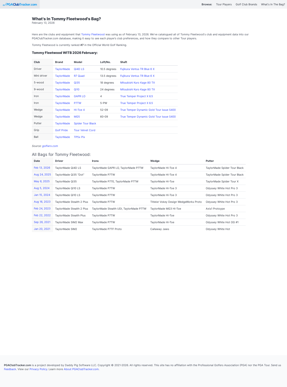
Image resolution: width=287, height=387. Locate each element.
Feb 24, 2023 (42, 208)
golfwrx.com (50, 146)
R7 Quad (79, 75)
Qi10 (76, 89)
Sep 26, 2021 (42, 222)
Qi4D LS (79, 69)
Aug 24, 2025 (42, 174)
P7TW (77, 103)
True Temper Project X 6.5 (136, 96)
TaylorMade (62, 69)
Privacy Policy (38, 369)
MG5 (77, 116)
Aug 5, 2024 (41, 188)
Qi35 (77, 82)
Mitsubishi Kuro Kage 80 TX (137, 82)
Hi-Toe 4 (79, 109)
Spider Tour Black (85, 123)
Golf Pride (61, 130)
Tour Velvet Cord (84, 130)
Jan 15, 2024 (42, 194)
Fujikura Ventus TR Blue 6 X (137, 69)
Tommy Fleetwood (93, 34)
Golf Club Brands (246, 4)
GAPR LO (79, 96)
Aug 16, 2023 (42, 201)
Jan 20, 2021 (42, 228)
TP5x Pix (79, 137)
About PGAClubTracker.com (81, 369)
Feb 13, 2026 (42, 167)
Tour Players (224, 4)
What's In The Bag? (273, 4)
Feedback (10, 369)
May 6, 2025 (42, 181)
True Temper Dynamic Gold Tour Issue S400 (148, 109)
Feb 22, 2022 (42, 215)
